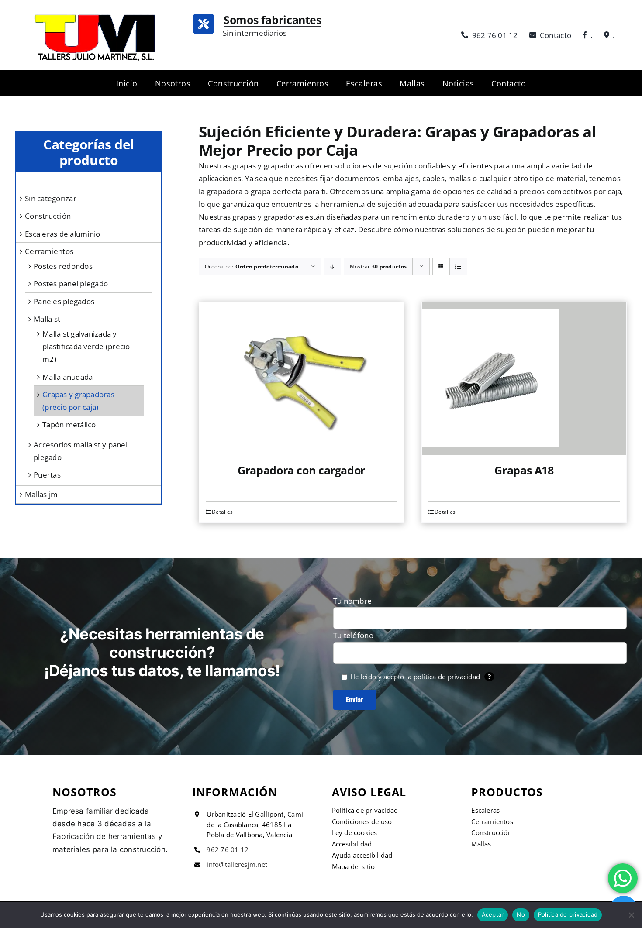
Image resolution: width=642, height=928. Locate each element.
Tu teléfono (353, 635)
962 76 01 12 (228, 849)
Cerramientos (49, 251)
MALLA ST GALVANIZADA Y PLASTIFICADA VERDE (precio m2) (86, 346)
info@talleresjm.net (237, 864)
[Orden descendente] (332, 266)
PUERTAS (47, 475)
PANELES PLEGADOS (64, 301)
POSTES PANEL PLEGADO (71, 283)
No (521, 914)
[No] (631, 915)
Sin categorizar (50, 198)
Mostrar (378, 266)
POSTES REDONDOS (63, 266)
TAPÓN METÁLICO (69, 424)
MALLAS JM (41, 494)
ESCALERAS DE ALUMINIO (62, 234)
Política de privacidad (568, 914)
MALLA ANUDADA (67, 377)
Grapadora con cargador (301, 470)
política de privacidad (447, 676)
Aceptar (493, 914)
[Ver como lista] (458, 266)
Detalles (222, 512)
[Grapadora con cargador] (301, 378)
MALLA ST (47, 319)
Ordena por (251, 266)
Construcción (48, 216)
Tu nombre (352, 601)
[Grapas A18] (524, 378)
